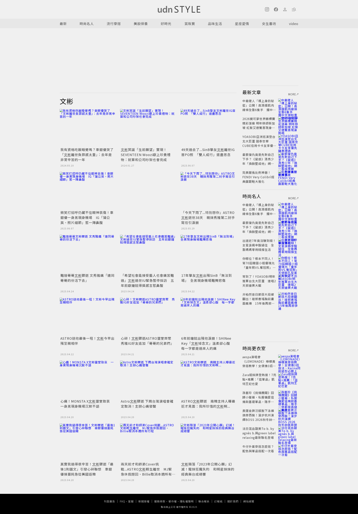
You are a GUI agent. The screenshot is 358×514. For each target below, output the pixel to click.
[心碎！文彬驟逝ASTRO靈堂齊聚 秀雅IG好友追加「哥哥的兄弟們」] (148, 316)
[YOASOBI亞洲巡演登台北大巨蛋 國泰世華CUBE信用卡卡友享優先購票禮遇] (288, 141)
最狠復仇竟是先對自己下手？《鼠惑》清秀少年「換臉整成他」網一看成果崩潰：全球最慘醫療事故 (258, 163)
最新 (63, 23)
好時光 (166, 23)
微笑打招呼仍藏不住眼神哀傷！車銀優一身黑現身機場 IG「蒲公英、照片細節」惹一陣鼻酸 (87, 217)
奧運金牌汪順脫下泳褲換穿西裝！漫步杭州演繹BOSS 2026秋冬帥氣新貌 (258, 417)
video (293, 23)
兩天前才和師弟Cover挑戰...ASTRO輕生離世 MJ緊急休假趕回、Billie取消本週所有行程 (146, 472)
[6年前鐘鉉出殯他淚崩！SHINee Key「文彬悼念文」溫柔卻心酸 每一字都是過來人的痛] (208, 316)
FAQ (122, 501)
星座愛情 (242, 23)
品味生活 (215, 23)
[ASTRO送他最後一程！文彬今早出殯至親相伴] (88, 316)
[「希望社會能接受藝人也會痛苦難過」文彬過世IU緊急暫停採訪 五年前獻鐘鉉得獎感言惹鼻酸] (148, 253)
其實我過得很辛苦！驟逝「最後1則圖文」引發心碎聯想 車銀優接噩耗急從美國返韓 (87, 469)
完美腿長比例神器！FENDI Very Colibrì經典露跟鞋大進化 (258, 177)
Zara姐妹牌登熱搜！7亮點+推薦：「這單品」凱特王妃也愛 (259, 379)
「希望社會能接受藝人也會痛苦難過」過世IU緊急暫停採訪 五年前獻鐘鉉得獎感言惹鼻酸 (147, 280)
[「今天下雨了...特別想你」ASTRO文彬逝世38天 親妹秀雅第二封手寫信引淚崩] (208, 190)
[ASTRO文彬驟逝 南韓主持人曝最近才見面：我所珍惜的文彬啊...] (208, 379)
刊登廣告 (109, 501)
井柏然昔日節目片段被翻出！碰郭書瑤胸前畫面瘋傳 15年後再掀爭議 (258, 301)
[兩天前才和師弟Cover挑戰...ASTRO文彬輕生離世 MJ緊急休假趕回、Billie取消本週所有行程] (148, 442)
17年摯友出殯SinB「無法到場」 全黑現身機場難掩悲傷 (206, 278)
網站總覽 (248, 501)
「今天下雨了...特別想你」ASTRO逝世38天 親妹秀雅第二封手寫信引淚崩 (208, 217)
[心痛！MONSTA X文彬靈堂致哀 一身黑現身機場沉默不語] (88, 379)
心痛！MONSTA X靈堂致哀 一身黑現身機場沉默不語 (86, 404)
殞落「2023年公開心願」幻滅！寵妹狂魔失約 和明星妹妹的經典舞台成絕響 (207, 469)
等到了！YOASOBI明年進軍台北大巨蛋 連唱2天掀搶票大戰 (259, 281)
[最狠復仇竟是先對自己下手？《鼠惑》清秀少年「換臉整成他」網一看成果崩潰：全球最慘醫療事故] (288, 159)
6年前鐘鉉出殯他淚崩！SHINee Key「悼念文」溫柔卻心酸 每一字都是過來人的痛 (207, 343)
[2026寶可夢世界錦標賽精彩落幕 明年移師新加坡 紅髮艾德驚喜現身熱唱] (288, 123)
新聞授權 (144, 501)
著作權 (172, 501)
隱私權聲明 (187, 501)
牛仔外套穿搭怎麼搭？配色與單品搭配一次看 (258, 448)
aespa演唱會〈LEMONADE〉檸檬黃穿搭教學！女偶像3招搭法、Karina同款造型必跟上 (259, 366)
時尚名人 (87, 23)
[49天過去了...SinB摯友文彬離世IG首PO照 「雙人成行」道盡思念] (208, 127)
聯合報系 (204, 501)
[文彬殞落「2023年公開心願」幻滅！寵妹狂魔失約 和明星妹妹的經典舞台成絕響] (208, 442)
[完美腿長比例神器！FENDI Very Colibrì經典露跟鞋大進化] (288, 177)
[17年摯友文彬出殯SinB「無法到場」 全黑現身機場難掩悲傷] (208, 253)
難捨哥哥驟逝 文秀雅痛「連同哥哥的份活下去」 (87, 278)
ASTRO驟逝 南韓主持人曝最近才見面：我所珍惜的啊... (208, 404)
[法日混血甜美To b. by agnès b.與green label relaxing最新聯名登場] (288, 433)
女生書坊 (269, 23)
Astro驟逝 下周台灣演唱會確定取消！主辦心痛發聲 (147, 404)
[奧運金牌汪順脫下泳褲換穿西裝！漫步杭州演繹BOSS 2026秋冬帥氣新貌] (288, 415)
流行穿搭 (114, 23)
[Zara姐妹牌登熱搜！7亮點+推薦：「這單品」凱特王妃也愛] (288, 379)
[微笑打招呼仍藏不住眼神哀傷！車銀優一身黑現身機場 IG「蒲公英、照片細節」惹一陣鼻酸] (88, 190)
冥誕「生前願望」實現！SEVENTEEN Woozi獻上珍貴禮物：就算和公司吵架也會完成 (146, 154)
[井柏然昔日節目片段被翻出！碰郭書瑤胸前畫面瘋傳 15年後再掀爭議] (288, 299)
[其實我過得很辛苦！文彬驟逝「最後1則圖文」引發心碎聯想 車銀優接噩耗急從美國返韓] (88, 442)
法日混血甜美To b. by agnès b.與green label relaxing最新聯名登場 (259, 433)
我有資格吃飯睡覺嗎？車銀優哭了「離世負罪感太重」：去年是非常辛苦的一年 (87, 154)
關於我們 (232, 501)
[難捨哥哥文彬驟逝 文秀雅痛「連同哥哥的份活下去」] (88, 253)
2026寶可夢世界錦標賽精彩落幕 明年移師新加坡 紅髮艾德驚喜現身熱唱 (258, 125)
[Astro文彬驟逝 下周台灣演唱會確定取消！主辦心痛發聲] (148, 379)
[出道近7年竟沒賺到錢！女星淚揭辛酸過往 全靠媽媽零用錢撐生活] (288, 245)
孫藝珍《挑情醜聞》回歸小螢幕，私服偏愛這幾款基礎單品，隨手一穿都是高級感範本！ (258, 399)
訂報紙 (218, 501)
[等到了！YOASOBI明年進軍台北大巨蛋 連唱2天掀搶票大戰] (288, 281)
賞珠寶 (189, 23)
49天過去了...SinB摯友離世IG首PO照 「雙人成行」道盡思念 (208, 152)
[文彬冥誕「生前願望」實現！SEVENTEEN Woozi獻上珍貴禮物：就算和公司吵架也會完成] (148, 127)
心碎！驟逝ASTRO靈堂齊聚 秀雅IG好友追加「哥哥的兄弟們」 (148, 341)
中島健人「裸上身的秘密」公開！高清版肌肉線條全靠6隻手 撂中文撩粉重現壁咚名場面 (259, 107)
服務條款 (159, 501)
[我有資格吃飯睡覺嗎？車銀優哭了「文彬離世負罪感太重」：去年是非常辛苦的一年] (88, 127)
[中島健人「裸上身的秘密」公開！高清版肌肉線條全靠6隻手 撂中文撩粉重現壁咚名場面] (288, 105)
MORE (292, 94)
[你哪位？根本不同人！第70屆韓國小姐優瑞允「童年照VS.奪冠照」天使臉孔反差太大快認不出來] (288, 263)
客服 (131, 501)
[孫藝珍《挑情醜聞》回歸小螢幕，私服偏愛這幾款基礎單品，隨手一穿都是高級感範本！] (288, 397)
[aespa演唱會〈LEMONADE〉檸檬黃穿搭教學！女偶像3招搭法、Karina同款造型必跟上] (288, 361)
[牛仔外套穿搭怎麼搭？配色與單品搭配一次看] (288, 451)
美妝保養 (141, 23)
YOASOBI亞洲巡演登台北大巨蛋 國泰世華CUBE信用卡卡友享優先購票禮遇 (259, 143)
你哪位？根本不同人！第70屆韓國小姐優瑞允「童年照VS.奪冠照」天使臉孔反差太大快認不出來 (259, 267)
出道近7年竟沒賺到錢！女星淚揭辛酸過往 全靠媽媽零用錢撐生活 (259, 245)
